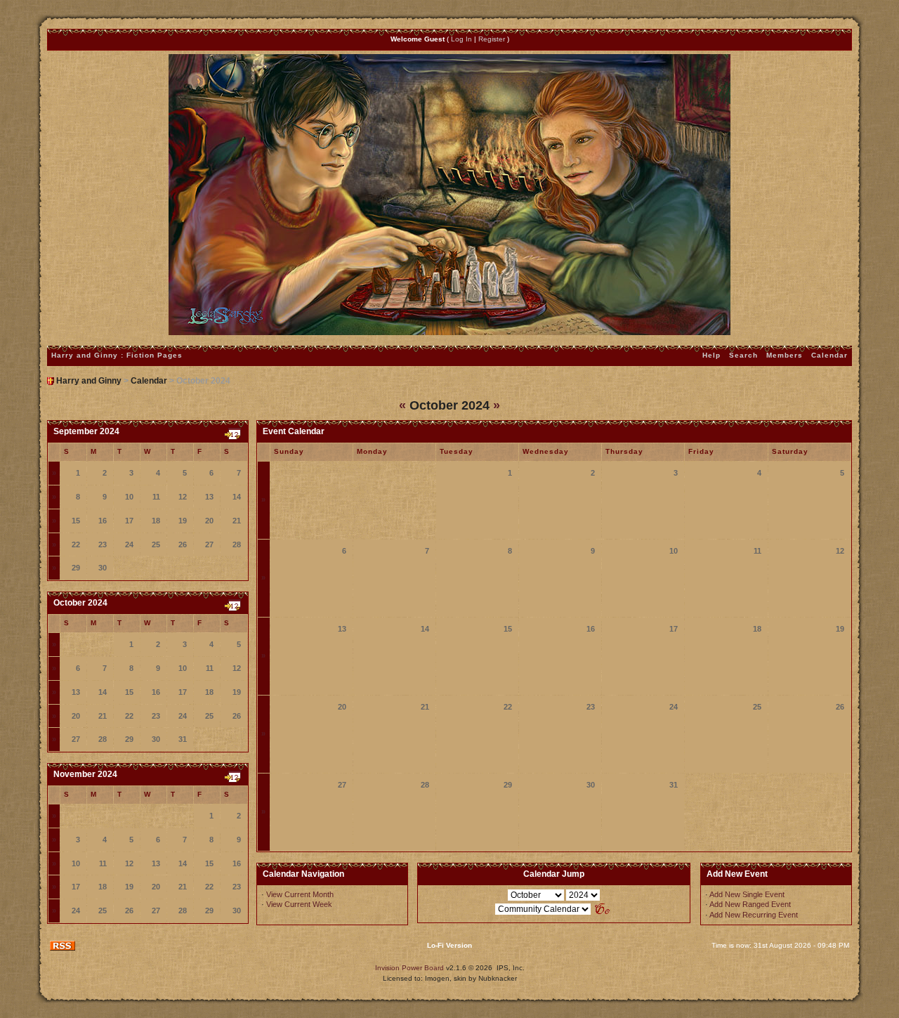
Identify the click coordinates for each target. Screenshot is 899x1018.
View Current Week (299, 904)
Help (711, 355)
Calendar (829, 355)
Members (784, 355)
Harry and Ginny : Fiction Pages (117, 355)
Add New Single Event (747, 894)
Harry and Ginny (89, 381)
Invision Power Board (409, 968)
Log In (461, 39)
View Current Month (300, 894)
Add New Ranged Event (750, 904)
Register (491, 39)
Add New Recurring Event (753, 915)
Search (743, 355)
